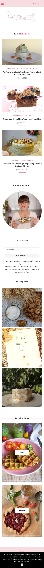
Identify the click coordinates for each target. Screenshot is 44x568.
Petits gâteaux (17, 115)
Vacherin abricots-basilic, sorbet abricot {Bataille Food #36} (22, 73)
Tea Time (28, 115)
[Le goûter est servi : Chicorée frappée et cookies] (22, 307)
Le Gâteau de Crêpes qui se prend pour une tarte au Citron (22, 165)
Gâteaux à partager (28, 160)
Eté (36, 68)
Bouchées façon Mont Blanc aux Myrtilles (22, 119)
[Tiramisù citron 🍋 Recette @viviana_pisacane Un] (22, 387)
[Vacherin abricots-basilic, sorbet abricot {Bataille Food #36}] (22, 52)
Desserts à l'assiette (25, 68)
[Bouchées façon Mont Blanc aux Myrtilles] (22, 99)
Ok (22, 564)
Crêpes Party (15, 160)
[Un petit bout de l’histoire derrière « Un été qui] (22, 347)
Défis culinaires (11, 68)
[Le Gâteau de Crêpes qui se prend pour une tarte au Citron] (22, 143)
